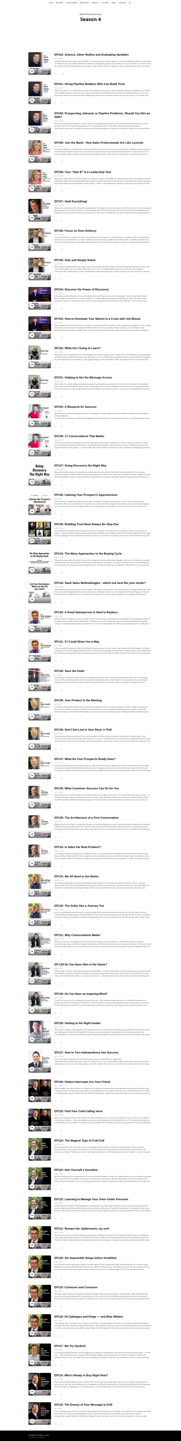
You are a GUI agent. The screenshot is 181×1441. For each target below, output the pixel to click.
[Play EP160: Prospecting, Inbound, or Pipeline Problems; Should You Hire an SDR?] (32, 129)
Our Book (105, 3)
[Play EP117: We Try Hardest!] (32, 1362)
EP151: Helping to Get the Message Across (83, 377)
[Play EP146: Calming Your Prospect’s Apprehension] (32, 511)
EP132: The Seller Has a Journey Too (79, 905)
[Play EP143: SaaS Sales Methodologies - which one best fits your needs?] (32, 599)
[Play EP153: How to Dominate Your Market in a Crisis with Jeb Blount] (32, 335)
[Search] (129, 3)
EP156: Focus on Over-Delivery (75, 230)
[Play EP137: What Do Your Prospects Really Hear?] (32, 775)
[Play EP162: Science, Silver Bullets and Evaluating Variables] (32, 71)
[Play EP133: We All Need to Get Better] (32, 893)
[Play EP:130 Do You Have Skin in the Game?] (32, 981)
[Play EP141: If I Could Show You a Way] (32, 658)
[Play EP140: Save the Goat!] (32, 687)
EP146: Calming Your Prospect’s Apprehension (85, 494)
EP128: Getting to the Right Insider (77, 1023)
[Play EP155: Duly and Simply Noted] (32, 276)
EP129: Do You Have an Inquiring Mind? (80, 993)
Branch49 (59, 3)
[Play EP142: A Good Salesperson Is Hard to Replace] (32, 628)
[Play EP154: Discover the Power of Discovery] (32, 306)
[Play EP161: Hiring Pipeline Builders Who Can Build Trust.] (32, 100)
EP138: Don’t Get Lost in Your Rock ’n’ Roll (83, 729)
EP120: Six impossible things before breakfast (85, 1257)
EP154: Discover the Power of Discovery (81, 289)
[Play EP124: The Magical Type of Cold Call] (32, 1157)
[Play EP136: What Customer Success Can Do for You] (32, 804)
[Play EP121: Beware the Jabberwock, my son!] (32, 1245)
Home (51, 3)
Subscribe (122, 3)
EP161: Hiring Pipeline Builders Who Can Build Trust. (89, 84)
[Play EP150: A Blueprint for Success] (32, 423)
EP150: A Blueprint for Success (75, 406)
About (114, 3)
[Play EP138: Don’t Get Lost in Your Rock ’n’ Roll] (32, 746)
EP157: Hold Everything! (70, 201)
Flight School (84, 3)
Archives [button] (95, 3)
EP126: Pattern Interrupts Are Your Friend (82, 1081)
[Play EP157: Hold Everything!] (32, 218)
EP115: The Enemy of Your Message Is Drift (83, 1404)
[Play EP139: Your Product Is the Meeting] (32, 716)
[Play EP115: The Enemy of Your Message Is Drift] (32, 1421)
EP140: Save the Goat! (69, 670)
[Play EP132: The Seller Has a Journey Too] (32, 922)
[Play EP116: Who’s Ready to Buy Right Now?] (32, 1391)
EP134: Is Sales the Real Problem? (77, 847)
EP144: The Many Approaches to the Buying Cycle (88, 553)
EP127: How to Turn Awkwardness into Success (86, 1052)
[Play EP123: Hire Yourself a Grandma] (32, 1186)
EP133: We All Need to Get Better (76, 876)
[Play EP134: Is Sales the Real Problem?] (32, 863)
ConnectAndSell (71, 3)
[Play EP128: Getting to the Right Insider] (32, 1039)
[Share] (63, 74)
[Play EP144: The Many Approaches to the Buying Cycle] (32, 570)
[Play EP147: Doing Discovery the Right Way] (32, 482)
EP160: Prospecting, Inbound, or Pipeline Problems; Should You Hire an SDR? (102, 115)
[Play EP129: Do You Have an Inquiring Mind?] (32, 1010)
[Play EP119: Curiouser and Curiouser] (32, 1303)
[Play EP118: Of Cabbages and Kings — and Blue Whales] (32, 1333)
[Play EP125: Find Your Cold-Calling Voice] (32, 1127)
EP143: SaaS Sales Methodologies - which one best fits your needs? (100, 582)
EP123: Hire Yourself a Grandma (76, 1169)
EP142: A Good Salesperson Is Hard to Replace (86, 612)
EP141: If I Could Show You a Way (76, 641)
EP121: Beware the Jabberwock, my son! (81, 1228)
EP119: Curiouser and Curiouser (76, 1287)
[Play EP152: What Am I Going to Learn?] (32, 364)
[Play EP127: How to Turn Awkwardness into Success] (32, 1069)
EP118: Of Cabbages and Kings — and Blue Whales (88, 1316)
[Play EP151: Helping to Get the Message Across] (32, 394)
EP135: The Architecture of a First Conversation (86, 817)
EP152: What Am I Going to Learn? (77, 348)
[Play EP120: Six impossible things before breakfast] (32, 1274)
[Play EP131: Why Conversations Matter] (32, 951)
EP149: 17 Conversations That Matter (79, 436)
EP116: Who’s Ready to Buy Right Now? (81, 1375)
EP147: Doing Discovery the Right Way (80, 465)
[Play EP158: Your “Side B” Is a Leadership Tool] (32, 188)
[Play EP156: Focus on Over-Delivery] (32, 247)
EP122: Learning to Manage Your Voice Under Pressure (91, 1199)
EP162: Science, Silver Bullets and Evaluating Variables (91, 54)
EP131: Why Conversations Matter (77, 935)
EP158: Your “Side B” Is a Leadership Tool (82, 172)
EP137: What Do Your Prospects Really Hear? (84, 759)
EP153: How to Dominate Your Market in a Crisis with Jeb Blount (97, 318)
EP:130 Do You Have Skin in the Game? (80, 964)
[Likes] (55, 103)
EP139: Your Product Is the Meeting (78, 700)
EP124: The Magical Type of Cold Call (79, 1140)
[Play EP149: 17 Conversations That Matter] (32, 452)
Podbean (42, 1437)
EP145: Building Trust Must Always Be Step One (86, 524)
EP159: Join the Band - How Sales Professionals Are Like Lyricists (98, 142)
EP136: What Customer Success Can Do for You (86, 788)
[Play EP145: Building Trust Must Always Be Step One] (32, 540)
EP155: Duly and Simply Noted (74, 260)
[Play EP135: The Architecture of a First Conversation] (32, 834)
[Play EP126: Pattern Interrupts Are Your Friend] (32, 1098)
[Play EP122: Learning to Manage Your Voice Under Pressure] (32, 1215)
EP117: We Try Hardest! (70, 1345)
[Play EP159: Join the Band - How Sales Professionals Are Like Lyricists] (32, 159)
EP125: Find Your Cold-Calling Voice (78, 1111)
